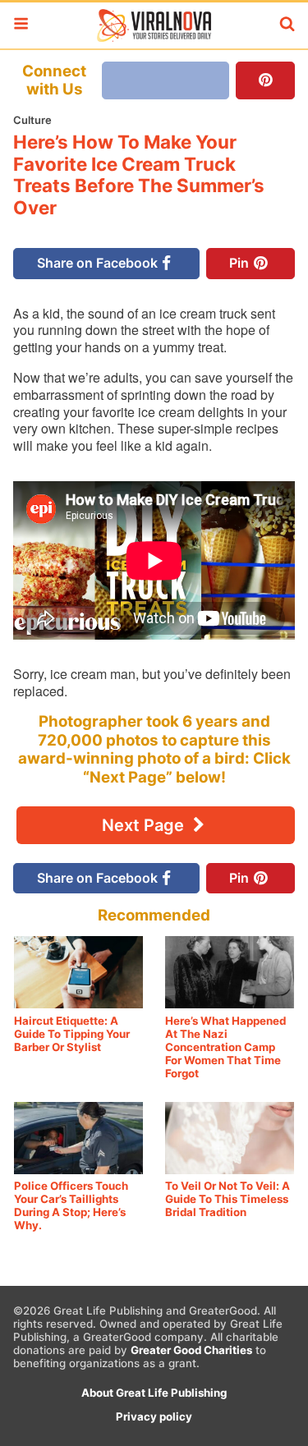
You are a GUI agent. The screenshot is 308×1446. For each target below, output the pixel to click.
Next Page (145, 825)
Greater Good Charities (191, 1349)
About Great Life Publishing (154, 1392)
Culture (32, 119)
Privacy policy (154, 1416)
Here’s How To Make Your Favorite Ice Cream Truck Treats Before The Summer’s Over (138, 175)
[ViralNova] (154, 25)
